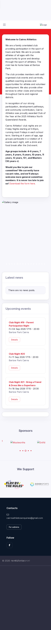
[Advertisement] (25, 597)
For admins (14, 527)
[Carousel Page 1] (6, 264)
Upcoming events (18, 308)
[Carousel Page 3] (12, 264)
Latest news (14, 277)
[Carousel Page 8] (25, 264)
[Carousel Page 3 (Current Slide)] (25, 451)
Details (14, 340)
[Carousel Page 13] (39, 264)
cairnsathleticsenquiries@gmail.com (25, 518)
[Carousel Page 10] (31, 264)
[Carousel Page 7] (23, 264)
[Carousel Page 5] (17, 264)
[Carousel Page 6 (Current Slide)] (20, 264)
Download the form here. (22, 183)
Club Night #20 (17, 353)
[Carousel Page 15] (44, 264)
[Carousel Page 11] (34, 264)
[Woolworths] (13, 442)
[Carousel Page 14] (42, 264)
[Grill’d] (37, 442)
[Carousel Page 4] (15, 264)
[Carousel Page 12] (36, 264)
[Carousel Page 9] (28, 264)
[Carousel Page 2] (9, 264)
